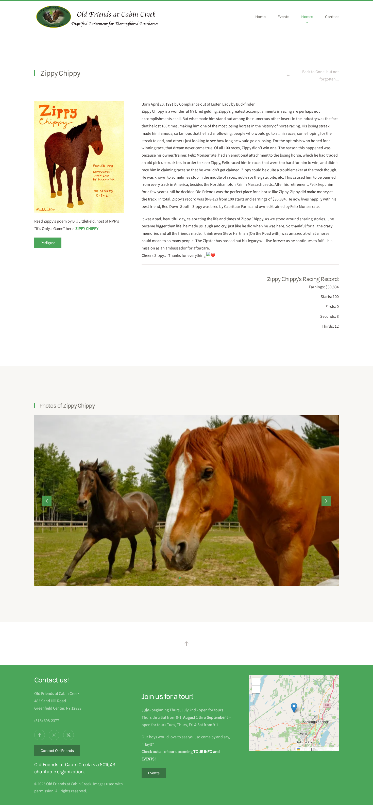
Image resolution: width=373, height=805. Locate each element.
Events (283, 16)
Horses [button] (307, 16)
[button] (47, 501)
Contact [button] (332, 16)
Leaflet (305, 749)
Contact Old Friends (57, 750)
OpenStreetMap (326, 749)
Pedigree (48, 242)
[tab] (180, 578)
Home (260, 16)
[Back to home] (97, 16)
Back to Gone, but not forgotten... (320, 75)
